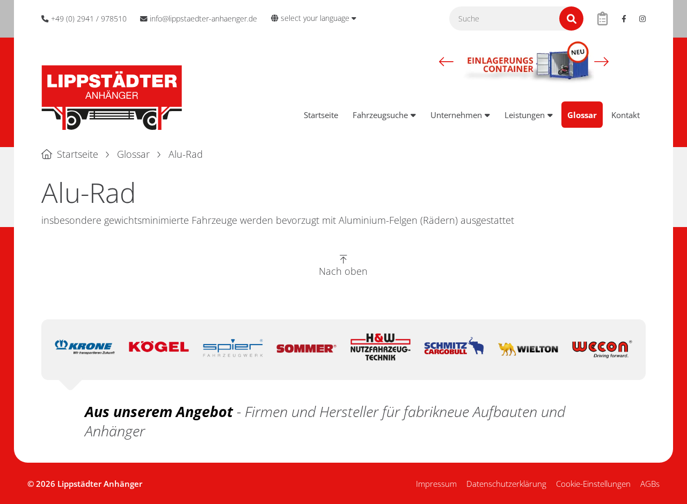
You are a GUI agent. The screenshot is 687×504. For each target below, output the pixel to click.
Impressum (436, 483)
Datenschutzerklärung (506, 483)
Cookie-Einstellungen (593, 483)
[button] (446, 61)
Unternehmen (456, 114)
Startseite (321, 114)
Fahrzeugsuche (380, 114)
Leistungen (525, 114)
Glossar (582, 114)
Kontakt (625, 114)
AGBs (650, 483)
